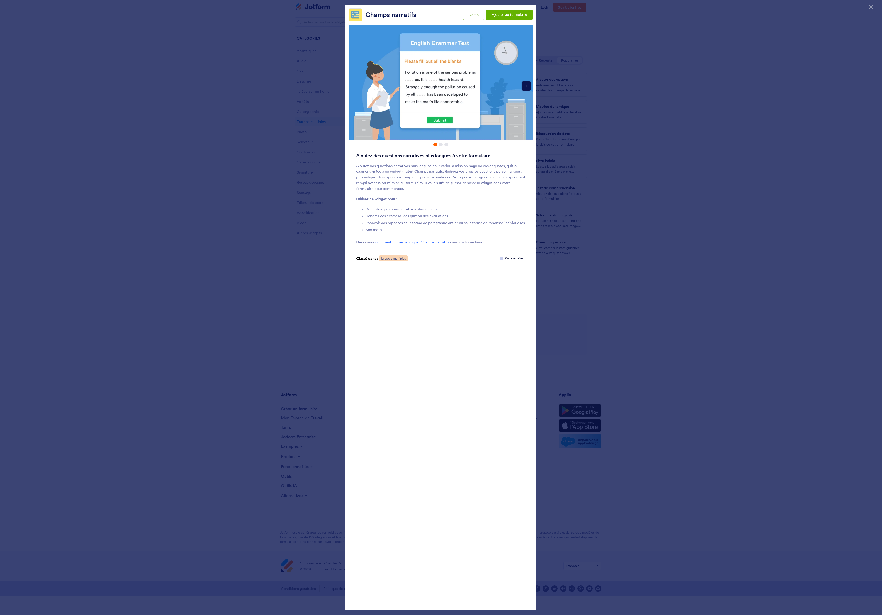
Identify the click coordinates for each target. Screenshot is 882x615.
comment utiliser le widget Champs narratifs (412, 242)
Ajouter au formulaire (509, 14)
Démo (474, 14)
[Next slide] (526, 86)
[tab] (435, 144)
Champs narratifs (390, 14)
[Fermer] (871, 7)
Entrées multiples (393, 258)
